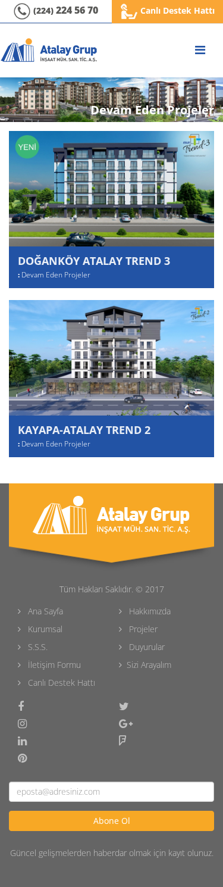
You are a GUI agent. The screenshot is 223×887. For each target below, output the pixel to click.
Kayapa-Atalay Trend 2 (84, 430)
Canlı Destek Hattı (176, 10)
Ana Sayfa (44, 611)
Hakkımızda (149, 611)
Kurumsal (44, 629)
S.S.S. (37, 646)
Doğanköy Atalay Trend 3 (94, 261)
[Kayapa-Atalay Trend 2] (111, 358)
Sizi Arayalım (149, 664)
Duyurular (146, 646)
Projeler (142, 629)
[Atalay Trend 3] (111, 188)
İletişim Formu (53, 664)
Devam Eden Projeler (55, 275)
